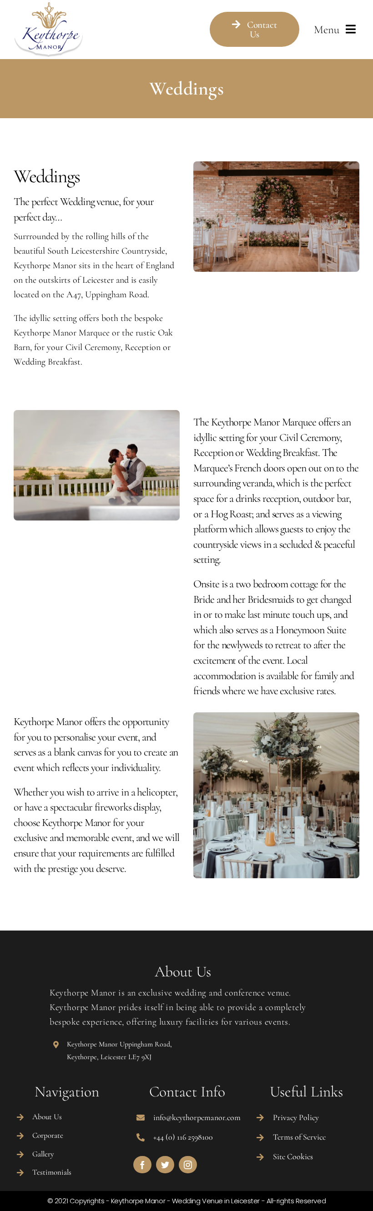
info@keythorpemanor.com (197, 1117)
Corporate (47, 1135)
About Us (47, 1116)
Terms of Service (299, 1137)
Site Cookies (293, 1156)
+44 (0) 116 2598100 (183, 1137)
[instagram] (188, 1164)
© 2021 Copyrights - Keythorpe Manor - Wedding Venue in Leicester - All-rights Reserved (186, 1201)
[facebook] (142, 1164)
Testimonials (51, 1172)
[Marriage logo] (49, 7)
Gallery (43, 1154)
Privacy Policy (296, 1117)
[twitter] (165, 1164)
